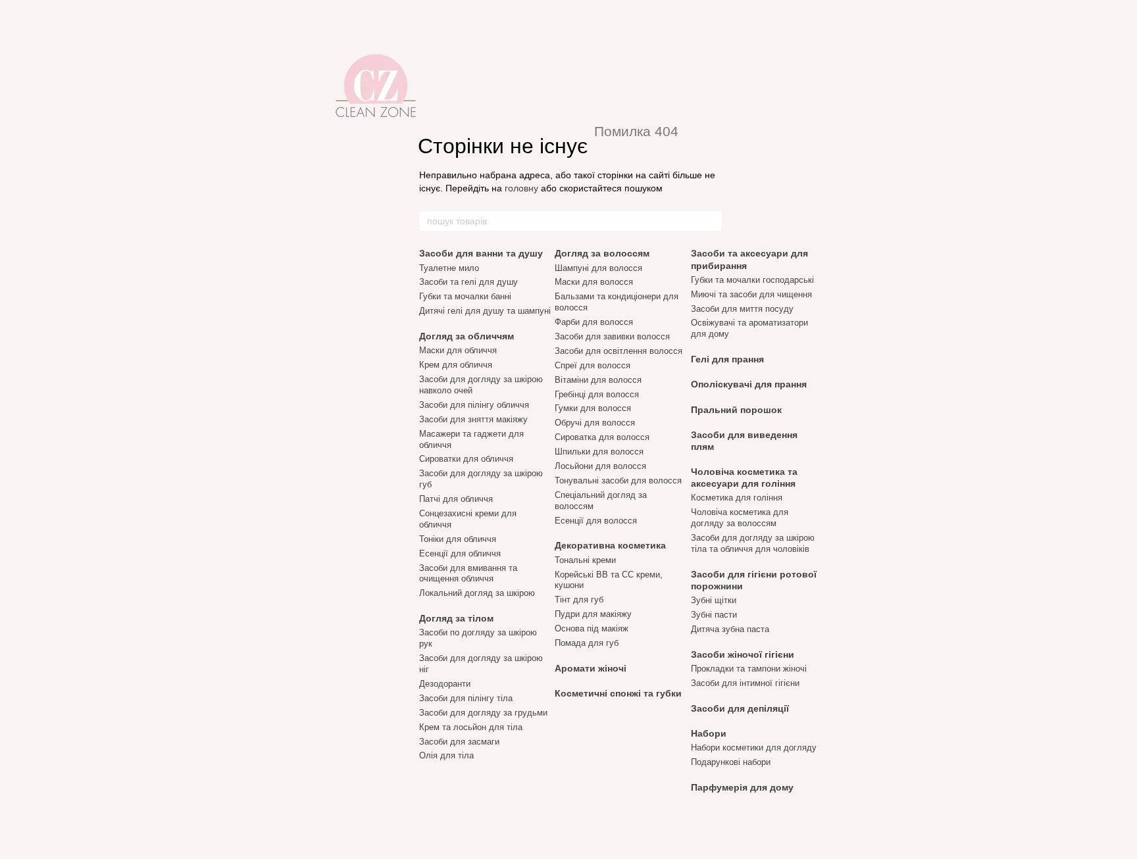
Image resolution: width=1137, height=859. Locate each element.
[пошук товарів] (711, 221)
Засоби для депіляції (740, 708)
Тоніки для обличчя (457, 539)
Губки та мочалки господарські (752, 280)
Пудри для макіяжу (593, 614)
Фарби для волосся (594, 322)
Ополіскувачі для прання (749, 384)
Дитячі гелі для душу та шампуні (485, 311)
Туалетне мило (449, 268)
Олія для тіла (446, 755)
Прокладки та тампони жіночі (749, 669)
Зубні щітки (713, 600)
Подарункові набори (731, 762)
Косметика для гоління (736, 498)
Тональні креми (585, 560)
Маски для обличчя (458, 350)
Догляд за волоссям (602, 253)
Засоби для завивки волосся (612, 336)
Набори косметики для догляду (754, 747)
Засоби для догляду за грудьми (483, 713)
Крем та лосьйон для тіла (470, 727)
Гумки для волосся (593, 408)
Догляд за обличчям (466, 336)
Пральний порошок (736, 410)
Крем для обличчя (455, 365)
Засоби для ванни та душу (481, 253)
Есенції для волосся (596, 521)
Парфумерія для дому (742, 787)
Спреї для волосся (592, 365)
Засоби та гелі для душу (468, 282)
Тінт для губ (579, 599)
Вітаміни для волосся (598, 380)
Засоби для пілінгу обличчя (474, 405)
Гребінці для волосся (597, 394)
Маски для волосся (594, 282)
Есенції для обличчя (460, 553)
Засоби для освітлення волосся (618, 351)
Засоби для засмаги (459, 742)
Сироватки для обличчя (466, 459)
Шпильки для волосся (599, 451)
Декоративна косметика (610, 545)
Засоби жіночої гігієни (742, 654)
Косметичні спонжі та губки (618, 693)
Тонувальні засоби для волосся (618, 480)
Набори (708, 733)
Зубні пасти (714, 615)
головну (521, 188)
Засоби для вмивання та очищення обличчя (468, 573)
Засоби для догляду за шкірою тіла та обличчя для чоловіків (753, 543)
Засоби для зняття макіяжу (473, 419)
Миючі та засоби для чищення (751, 294)
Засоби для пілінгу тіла (466, 698)
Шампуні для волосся (598, 268)
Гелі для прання (727, 359)
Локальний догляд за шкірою (477, 593)
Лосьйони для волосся (600, 466)
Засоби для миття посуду (742, 309)
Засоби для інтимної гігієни (745, 683)
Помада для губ (587, 643)
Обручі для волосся (595, 423)
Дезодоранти (444, 684)
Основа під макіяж (591, 628)
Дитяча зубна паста (730, 629)
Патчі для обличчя (456, 499)
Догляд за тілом (456, 618)
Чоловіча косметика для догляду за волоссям (739, 517)
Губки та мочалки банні (465, 296)
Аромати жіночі (590, 668)
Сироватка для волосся (602, 437)
